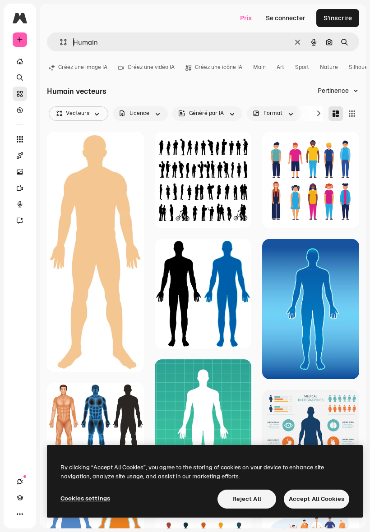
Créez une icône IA (218, 67)
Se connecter (285, 18)
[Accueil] (20, 61)
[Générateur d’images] (20, 172)
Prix (246, 18)
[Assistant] (20, 220)
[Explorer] (20, 110)
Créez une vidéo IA (151, 67)
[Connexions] (20, 481)
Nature (329, 67)
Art (280, 67)
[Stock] (20, 94)
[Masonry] (335, 113)
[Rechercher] (20, 77)
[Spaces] (20, 155)
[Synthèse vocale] (20, 204)
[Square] (352, 113)
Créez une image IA (82, 67)
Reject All (246, 499)
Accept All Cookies (316, 499)
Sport (302, 67)
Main (259, 67)
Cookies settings (85, 498)
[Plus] (20, 514)
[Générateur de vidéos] (20, 188)
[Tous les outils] (20, 139)
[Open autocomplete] (59, 42)
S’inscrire (338, 18)
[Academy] (20, 498)
